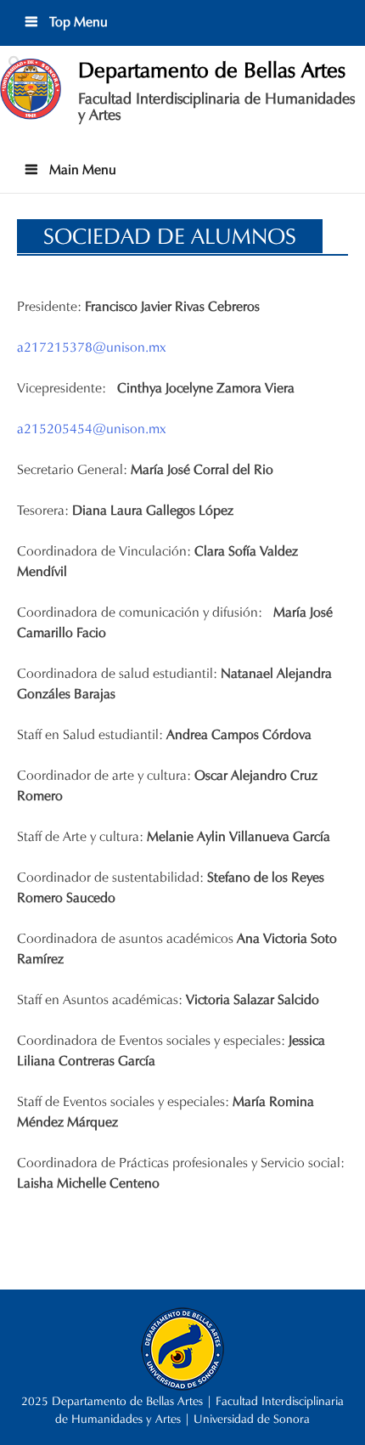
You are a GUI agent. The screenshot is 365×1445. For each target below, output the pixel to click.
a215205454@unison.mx (91, 429)
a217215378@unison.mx (91, 347)
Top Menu (77, 22)
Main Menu (81, 169)
